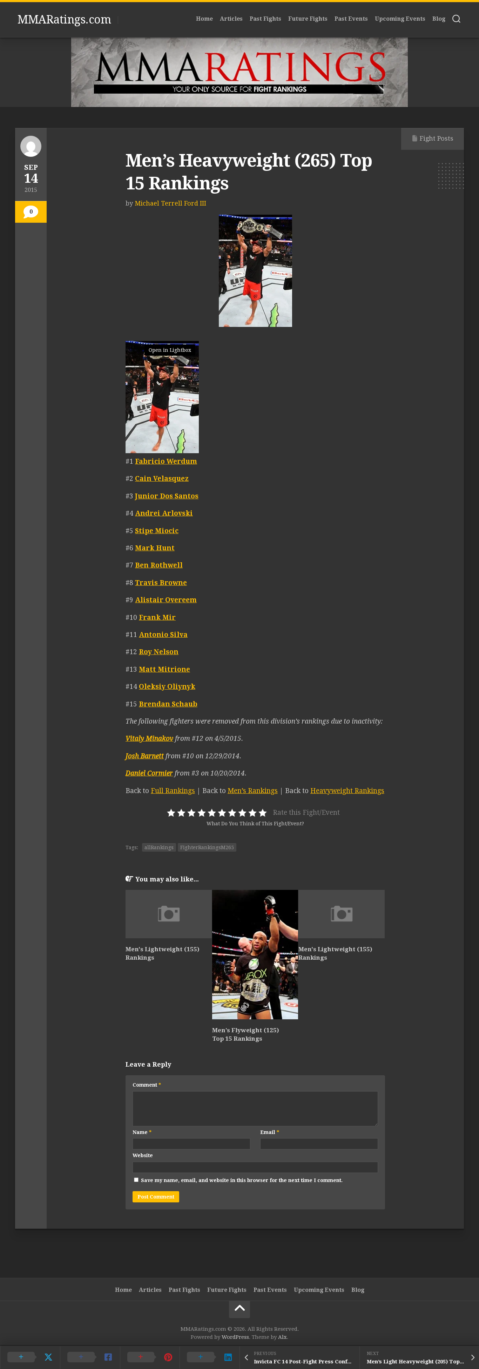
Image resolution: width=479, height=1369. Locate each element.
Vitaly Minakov (149, 738)
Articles (231, 18)
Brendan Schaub (168, 704)
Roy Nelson (158, 652)
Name (142, 1132)
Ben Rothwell (159, 565)
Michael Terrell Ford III (170, 203)
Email (269, 1132)
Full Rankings (173, 791)
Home (204, 18)
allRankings (159, 847)
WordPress (235, 1337)
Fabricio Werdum (166, 461)
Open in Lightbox (170, 350)
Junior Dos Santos (166, 496)
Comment (147, 1085)
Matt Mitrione (164, 669)
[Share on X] (30, 1357)
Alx (282, 1337)
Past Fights (265, 18)
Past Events (351, 18)
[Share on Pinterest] (150, 1357)
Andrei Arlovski (164, 513)
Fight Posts (436, 138)
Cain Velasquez (162, 479)
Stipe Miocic (156, 531)
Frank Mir (157, 617)
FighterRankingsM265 (207, 847)
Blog (438, 18)
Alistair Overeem (166, 600)
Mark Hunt (155, 548)
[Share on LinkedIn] (210, 1357)
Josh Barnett (145, 756)
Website (143, 1155)
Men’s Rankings (253, 791)
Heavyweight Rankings (347, 791)
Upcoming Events (400, 18)
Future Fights (308, 18)
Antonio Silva (163, 635)
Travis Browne (161, 583)
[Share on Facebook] (90, 1357)
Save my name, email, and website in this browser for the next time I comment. (242, 1180)
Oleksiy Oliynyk (167, 687)
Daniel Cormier (149, 773)
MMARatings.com (64, 19)
